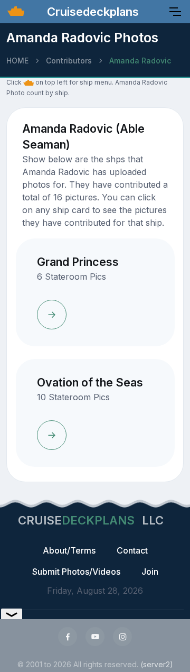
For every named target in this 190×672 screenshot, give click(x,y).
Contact (132, 550)
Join (149, 571)
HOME (17, 60)
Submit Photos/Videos (76, 571)
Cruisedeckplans (91, 12)
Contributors (69, 60)
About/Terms (69, 550)
